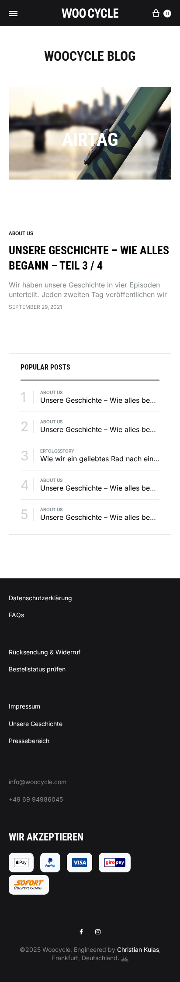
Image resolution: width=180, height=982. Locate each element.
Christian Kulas (138, 949)
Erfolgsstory (57, 450)
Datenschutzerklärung (40, 598)
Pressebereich (29, 740)
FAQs (16, 615)
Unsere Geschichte (35, 723)
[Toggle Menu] (13, 13)
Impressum (24, 706)
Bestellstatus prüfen (37, 669)
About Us (21, 233)
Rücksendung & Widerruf (44, 652)
